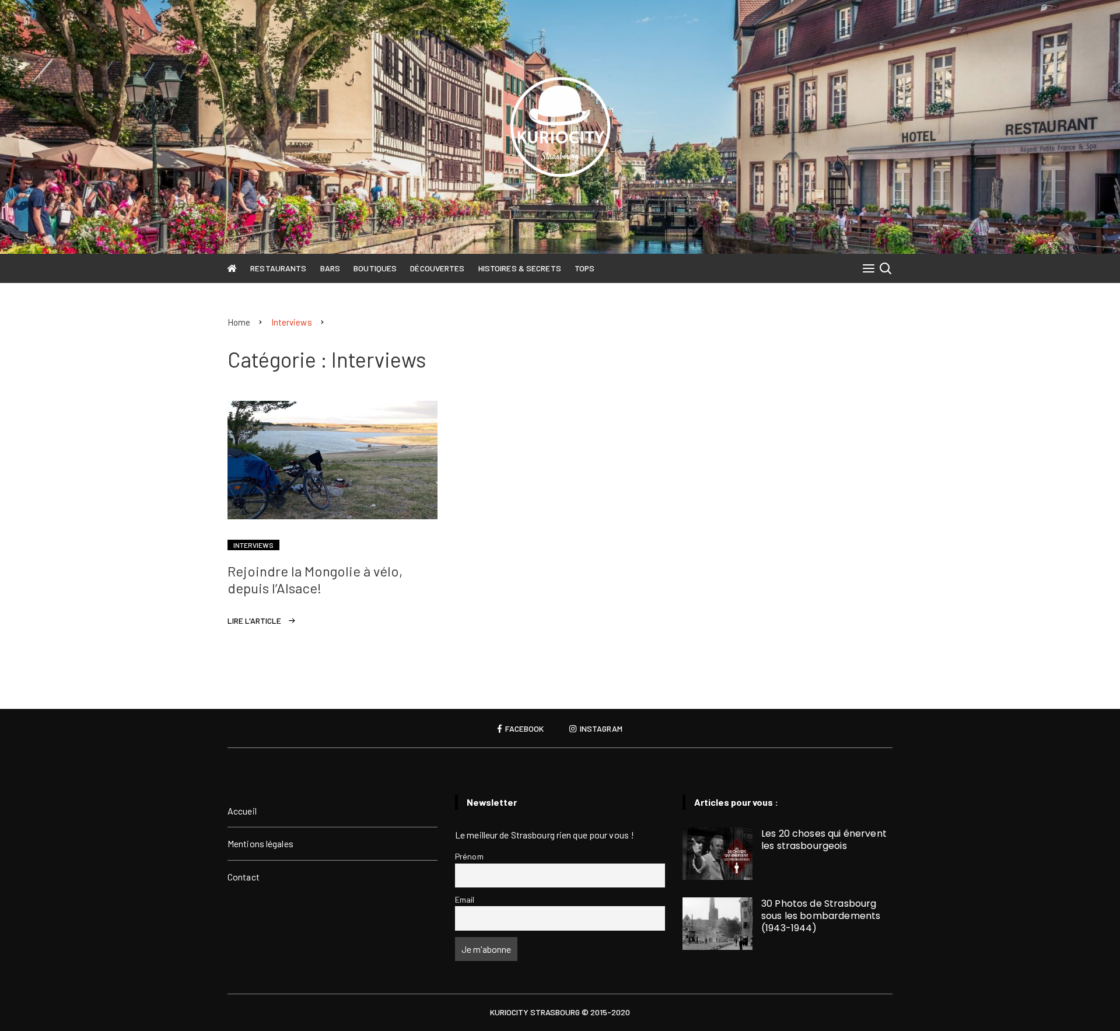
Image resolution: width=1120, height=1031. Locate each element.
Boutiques (375, 268)
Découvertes (437, 268)
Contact (244, 876)
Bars (330, 268)
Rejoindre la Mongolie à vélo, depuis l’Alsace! (315, 579)
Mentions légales (260, 843)
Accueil (242, 810)
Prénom (469, 856)
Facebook (523, 729)
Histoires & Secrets (519, 268)
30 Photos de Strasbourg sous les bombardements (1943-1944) (820, 916)
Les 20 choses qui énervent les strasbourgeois (824, 839)
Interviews (253, 545)
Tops (584, 268)
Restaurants (278, 268)
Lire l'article (254, 620)
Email (465, 899)
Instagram (600, 729)
